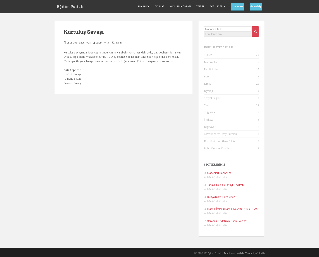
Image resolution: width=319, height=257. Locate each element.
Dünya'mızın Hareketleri (221, 197)
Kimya (207, 83)
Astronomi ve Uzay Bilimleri (220, 134)
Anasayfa (143, 6)
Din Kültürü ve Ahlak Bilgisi (220, 141)
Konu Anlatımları (180, 6)
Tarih (119, 42)
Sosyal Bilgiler (212, 98)
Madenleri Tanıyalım (219, 173)
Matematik (210, 62)
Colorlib (260, 253)
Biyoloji (208, 91)
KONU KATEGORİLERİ (218, 47)
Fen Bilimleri (211, 69)
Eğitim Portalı (70, 6)
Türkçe (208, 55)
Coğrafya (209, 112)
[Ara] (255, 31)
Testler (200, 6)
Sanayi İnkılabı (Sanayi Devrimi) (225, 185)
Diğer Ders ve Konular (217, 148)
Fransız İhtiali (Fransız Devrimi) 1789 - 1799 (232, 209)
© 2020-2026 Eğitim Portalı (208, 253)
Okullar (159, 6)
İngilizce (208, 119)
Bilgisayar (209, 126)
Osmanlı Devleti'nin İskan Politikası (227, 221)
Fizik (206, 76)
